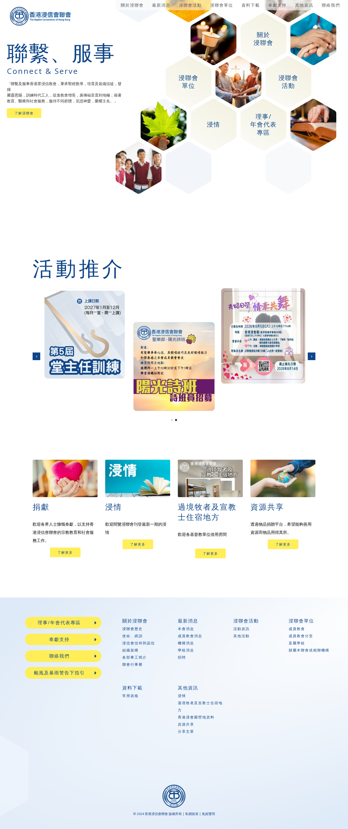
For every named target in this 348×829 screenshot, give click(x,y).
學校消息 (186, 650)
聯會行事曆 (132, 664)
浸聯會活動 (190, 5)
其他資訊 (304, 5)
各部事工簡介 (134, 657)
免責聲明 (208, 814)
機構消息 (186, 643)
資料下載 (251, 5)
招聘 (182, 657)
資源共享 (186, 724)
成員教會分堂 (301, 635)
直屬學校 (297, 643)
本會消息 (186, 628)
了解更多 (65, 552)
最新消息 (161, 5)
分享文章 (186, 731)
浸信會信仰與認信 (138, 643)
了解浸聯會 (24, 113)
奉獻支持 (277, 5)
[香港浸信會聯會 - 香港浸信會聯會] (40, 16)
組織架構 (130, 650)
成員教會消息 (190, 635)
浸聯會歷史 (132, 628)
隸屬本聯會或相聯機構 (309, 650)
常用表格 (130, 695)
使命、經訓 (132, 635)
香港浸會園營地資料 (196, 717)
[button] (36, 356)
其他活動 (241, 635)
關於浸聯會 (132, 5)
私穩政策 (191, 814)
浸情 (182, 695)
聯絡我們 (331, 5)
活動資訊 (241, 628)
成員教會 (297, 628)
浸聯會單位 (221, 5)
